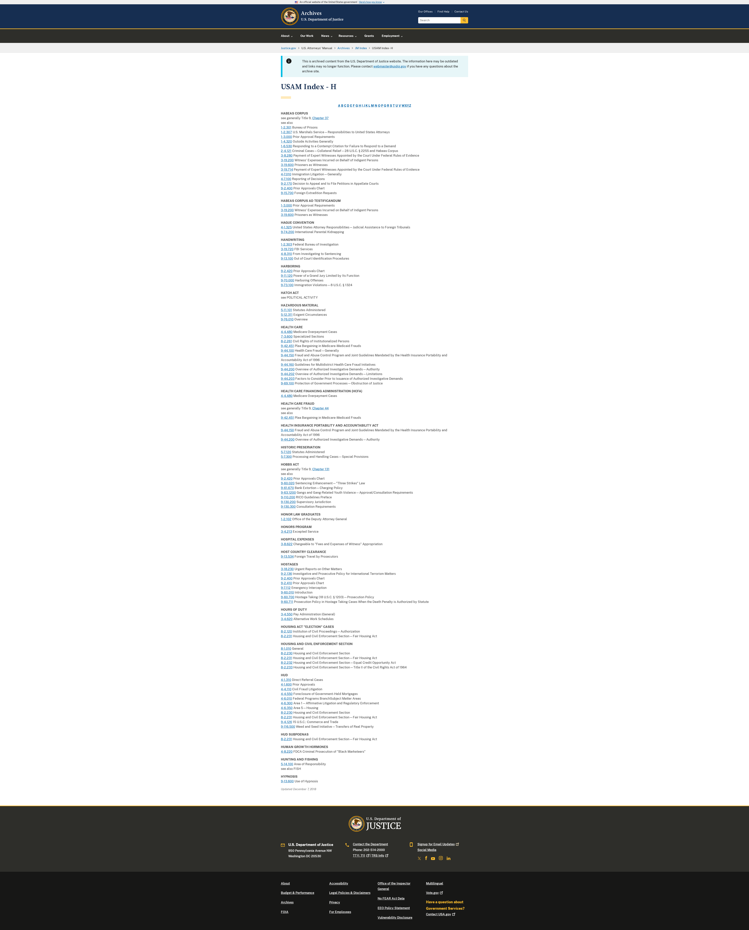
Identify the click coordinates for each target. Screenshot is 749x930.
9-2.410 (286, 583)
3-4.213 (286, 531)
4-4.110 (286, 689)
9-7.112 (286, 588)
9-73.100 (287, 285)
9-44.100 (287, 350)
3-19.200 (287, 160)
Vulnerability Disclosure (395, 917)
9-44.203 (288, 379)
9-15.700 (287, 193)
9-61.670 (287, 488)
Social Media (426, 850)
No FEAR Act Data (391, 898)
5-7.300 (286, 457)
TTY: (359, 855)
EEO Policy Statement (394, 908)
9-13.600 (287, 781)
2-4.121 (286, 151)
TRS (377, 855)
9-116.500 (288, 727)
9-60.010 (287, 592)
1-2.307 (286, 132)
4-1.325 (286, 227)
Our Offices (425, 11)
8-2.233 (287, 667)
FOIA (284, 912)
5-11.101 (286, 310)
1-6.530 (286, 146)
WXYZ (406, 105)
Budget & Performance (297, 893)
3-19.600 (287, 165)
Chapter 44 (320, 408)
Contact (438, 914)
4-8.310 (286, 254)
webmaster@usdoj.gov (389, 66)
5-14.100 (287, 764)
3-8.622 (287, 544)
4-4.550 (287, 694)
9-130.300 (288, 506)
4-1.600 (286, 684)
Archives (287, 902)
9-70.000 (287, 280)
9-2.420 (287, 271)
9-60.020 (288, 483)
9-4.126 (286, 722)
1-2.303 (286, 244)
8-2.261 (286, 341)
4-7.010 (286, 174)
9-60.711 (287, 602)
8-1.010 (286, 648)
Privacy (334, 902)
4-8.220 (287, 751)
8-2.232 (287, 663)
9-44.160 (287, 364)
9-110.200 (288, 497)
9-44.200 (288, 369)
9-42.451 (287, 346)
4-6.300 (287, 703)
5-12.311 (287, 315)
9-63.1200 (288, 492)
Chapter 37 (320, 118)
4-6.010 (286, 698)
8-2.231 (286, 636)
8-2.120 (286, 631)
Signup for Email (436, 844)
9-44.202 (288, 374)
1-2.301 (286, 127)
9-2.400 (287, 188)
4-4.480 (287, 332)
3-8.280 (287, 155)
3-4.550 (287, 614)
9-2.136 (286, 574)
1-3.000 (286, 137)
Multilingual (434, 883)
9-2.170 (286, 183)
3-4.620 (287, 619)
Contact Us (461, 11)
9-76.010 (287, 319)
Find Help (444, 11)
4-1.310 (286, 680)
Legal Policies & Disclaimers (349, 893)
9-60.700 (287, 597)
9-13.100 (287, 258)
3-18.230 (287, 569)
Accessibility (338, 883)
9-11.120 (287, 276)
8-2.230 (287, 653)
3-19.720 (287, 249)
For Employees (340, 912)
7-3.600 (287, 336)
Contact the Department (370, 844)
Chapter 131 (320, 469)
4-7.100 (286, 179)
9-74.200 (287, 232)
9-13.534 (287, 556)
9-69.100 (287, 383)
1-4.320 (286, 141)
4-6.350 (287, 708)
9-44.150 (287, 355)
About (285, 883)
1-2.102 (286, 519)
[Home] (312, 24)
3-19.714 (287, 169)
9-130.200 (288, 502)
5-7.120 (286, 452)
